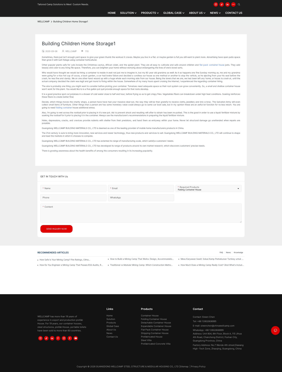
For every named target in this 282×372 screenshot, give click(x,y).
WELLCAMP (43, 21)
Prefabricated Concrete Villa (155, 343)
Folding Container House (154, 319)
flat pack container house (211, 65)
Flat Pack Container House (155, 329)
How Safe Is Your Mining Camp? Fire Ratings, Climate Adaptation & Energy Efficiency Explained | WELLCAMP (65, 259)
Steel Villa (146, 340)
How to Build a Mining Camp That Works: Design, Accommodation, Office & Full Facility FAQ (142, 259)
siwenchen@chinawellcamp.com (217, 325)
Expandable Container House (156, 326)
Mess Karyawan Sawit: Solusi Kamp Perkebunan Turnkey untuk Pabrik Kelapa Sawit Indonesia (213, 259)
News (228, 252)
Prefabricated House (151, 336)
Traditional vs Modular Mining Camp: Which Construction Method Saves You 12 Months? (142, 265)
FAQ (221, 252)
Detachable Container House (156, 322)
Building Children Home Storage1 (70, 21)
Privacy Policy (198, 366)
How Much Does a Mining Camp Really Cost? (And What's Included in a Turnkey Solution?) (213, 265)
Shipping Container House (154, 333)
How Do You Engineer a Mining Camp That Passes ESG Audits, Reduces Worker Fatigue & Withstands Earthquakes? (72, 265)
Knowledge (238, 252)
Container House (150, 315)
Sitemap (184, 366)
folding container (64, 107)
